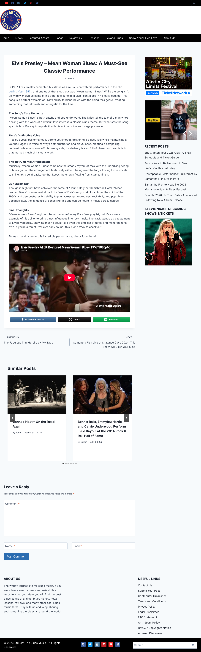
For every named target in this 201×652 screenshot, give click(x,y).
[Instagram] (18, 3)
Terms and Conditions (152, 601)
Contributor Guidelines (152, 596)
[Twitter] (24, 3)
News (19, 38)
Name (10, 546)
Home (5, 38)
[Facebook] (12, 3)
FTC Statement (147, 617)
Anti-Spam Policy (149, 622)
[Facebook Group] (37, 3)
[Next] (126, 418)
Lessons (94, 38)
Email (77, 546)
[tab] (63, 463)
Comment (12, 503)
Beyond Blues (114, 38)
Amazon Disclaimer (150, 633)
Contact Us (145, 585)
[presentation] (37, 395)
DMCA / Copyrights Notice (154, 627)
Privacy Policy (146, 606)
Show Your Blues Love (143, 38)
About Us (169, 38)
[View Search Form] (194, 3)
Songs (59, 38)
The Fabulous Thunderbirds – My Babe (28, 340)
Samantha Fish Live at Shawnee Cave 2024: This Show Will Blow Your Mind (104, 342)
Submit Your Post (149, 590)
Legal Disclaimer (148, 612)
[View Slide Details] (171, 120)
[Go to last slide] (12, 418)
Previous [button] (184, 133)
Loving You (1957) (20, 91)
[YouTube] (6, 3)
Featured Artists (39, 38)
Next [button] (190, 133)
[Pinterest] (31, 3)
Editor (19, 432)
